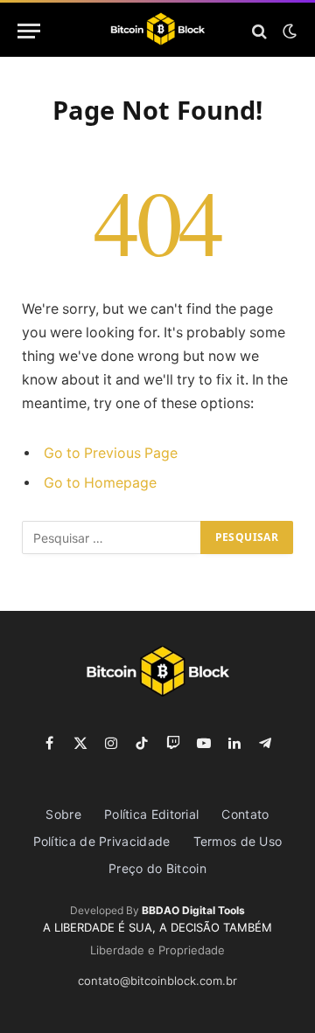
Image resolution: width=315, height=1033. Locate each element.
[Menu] (29, 31)
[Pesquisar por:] (112, 537)
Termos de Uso (238, 841)
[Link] (158, 31)
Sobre (63, 814)
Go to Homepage (100, 483)
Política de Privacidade (102, 841)
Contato (245, 814)
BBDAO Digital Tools (193, 910)
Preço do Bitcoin (157, 868)
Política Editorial (151, 814)
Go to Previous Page (111, 453)
